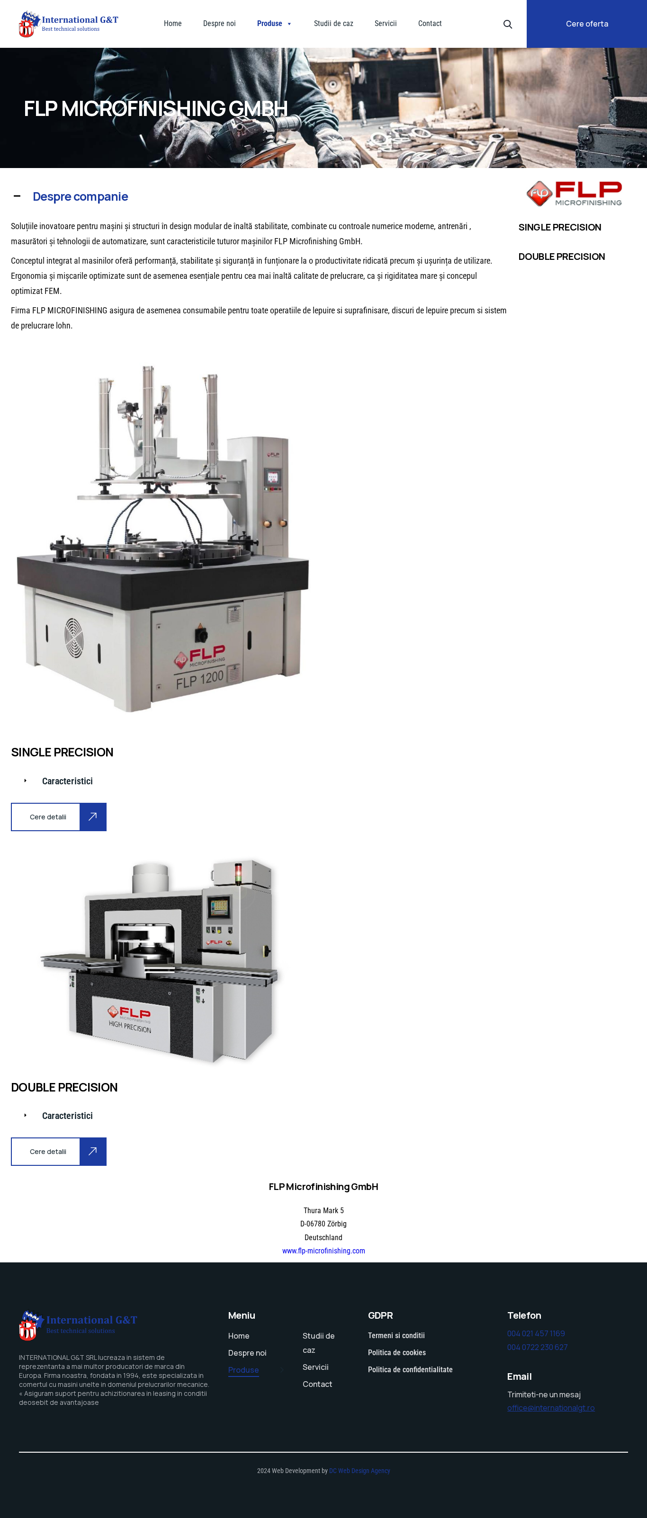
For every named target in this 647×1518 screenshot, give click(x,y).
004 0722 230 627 (537, 1347)
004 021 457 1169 (536, 1333)
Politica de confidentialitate (410, 1369)
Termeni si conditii (396, 1335)
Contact (430, 23)
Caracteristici (67, 781)
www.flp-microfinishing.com (323, 1250)
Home (173, 23)
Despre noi (219, 23)
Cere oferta (587, 23)
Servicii (386, 23)
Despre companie (80, 196)
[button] (260, 196)
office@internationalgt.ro (551, 1408)
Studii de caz (333, 23)
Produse (269, 23)
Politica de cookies (397, 1352)
